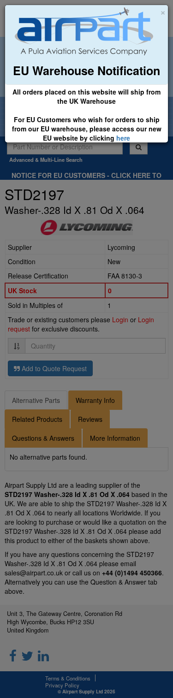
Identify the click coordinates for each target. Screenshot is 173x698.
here (123, 137)
